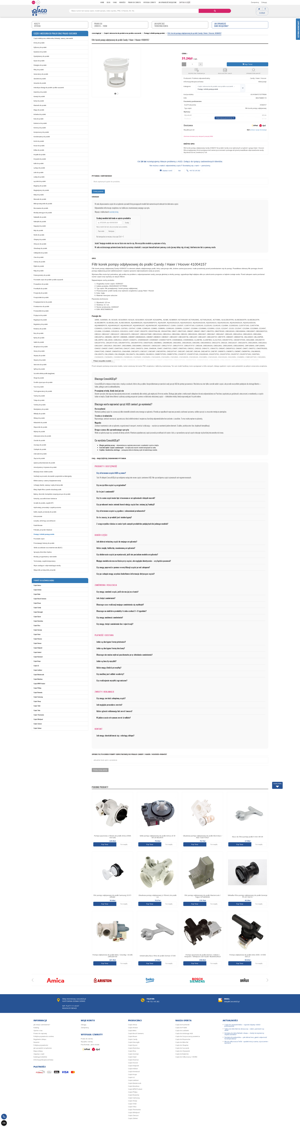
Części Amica (37, 585)
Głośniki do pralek (40, 79)
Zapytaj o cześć (167, 170)
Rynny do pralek (39, 338)
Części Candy (37, 607)
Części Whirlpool (38, 719)
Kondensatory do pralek (42, 137)
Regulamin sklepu (40, 1039)
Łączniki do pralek (40, 181)
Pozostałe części (39, 539)
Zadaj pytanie (98, 191)
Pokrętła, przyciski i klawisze (43, 530)
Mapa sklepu (38, 1051)
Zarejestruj (255, 2)
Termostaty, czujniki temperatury (44, 561)
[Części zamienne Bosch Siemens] (197, 980)
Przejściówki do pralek (41, 297)
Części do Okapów (181, 1045)
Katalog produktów (40, 1057)
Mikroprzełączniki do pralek (43, 204)
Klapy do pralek (39, 110)
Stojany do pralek (39, 356)
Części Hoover (37, 643)
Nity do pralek (38, 230)
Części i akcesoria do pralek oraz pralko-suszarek (215, 86)
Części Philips (37, 688)
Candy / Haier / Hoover (258, 78)
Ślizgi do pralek (39, 378)
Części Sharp (37, 701)
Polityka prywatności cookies (44, 1036)
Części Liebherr (38, 670)
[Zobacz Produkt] (112, 812)
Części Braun (37, 603)
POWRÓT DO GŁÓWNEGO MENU (44, 580)
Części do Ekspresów (182, 1039)
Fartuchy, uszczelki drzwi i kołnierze (45, 499)
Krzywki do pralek (39, 155)
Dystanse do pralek (40, 52)
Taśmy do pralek (39, 396)
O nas (115, 2)
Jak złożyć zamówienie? (42, 1025)
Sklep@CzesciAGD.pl (232, 1001)
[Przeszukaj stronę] (215, 11)
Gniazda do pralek (40, 83)
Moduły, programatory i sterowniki (45, 557)
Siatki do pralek (39, 342)
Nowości (122, 2)
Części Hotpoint (38, 648)
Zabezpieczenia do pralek (42, 436)
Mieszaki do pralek (40, 199)
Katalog (36, 1028)
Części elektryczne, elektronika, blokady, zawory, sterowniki (53, 38)
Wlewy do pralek (39, 418)
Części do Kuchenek (182, 1025)
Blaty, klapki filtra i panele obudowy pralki (47, 490)
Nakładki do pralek (40, 217)
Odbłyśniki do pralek (40, 253)
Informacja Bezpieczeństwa (43, 1060)
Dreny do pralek (39, 43)
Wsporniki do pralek (40, 427)
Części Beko (37, 594)
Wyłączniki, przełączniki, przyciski (44, 570)
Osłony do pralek (39, 262)
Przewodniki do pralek (41, 311)
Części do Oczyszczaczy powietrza (187, 1036)
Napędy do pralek (40, 226)
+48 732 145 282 (194, 170)
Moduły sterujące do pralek (43, 213)
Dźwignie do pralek (40, 65)
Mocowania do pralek (41, 208)
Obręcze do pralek (40, 244)
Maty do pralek (39, 195)
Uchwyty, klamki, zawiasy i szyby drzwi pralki (48, 485)
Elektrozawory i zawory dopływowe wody (47, 481)
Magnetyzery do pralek (41, 190)
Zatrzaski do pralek (40, 454)
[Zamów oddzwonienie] (4, 1116)
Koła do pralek (38, 119)
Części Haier (37, 634)
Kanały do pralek (39, 96)
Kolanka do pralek (40, 114)
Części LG (36, 666)
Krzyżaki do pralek (40, 159)
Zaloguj (264, 2)
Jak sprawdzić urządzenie (167, 2)
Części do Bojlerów (182, 1054)
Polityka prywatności (41, 1045)
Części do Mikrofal (181, 1042)
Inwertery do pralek (40, 92)
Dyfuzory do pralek (40, 47)
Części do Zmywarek (182, 1051)
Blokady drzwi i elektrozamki (43, 472)
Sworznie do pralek (40, 365)
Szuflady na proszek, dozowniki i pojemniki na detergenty (53, 476)
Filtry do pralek (39, 70)
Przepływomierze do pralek (43, 302)
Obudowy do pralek (40, 248)
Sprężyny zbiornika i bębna (43, 552)
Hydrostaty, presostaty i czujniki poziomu (47, 507)
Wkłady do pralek (39, 414)
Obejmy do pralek (40, 239)
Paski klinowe (38, 525)
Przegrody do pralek (40, 293)
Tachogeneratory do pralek (43, 391)
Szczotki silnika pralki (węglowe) (44, 373)
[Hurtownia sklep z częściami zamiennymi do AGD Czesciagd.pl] (39, 11)
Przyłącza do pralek (40, 315)
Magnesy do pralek (40, 186)
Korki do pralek (39, 141)
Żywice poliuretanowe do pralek (44, 463)
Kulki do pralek (38, 163)
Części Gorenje (38, 630)
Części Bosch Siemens (40, 599)
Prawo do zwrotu (134, 2)
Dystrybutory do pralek (41, 56)
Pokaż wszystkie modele (102, 361)
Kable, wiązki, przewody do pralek (45, 512)
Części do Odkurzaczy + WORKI (186, 1057)
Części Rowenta (38, 692)
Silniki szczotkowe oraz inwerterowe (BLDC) (48, 548)
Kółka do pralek (39, 150)
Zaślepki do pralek (40, 449)
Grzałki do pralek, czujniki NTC (44, 503)
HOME (102, 2)
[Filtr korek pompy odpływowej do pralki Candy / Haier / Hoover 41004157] (116, 72)
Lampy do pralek (39, 168)
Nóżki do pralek (39, 235)
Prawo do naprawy (40, 1033)
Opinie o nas (38, 1030)
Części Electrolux (38, 621)
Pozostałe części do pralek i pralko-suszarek (48, 280)
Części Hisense (38, 639)
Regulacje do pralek (40, 320)
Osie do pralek (38, 257)
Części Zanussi (38, 724)
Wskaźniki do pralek (40, 423)
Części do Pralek (181, 1028)
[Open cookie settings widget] (4, 1123)
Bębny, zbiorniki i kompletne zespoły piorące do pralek (52, 494)
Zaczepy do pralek (40, 445)
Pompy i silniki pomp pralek (44, 534)
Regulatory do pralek (41, 324)
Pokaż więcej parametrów (224, 118)
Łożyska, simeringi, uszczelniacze (44, 521)
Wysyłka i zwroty (149, 2)
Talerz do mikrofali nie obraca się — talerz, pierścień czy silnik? (244, 1029)
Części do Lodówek (182, 1030)
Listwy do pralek (39, 177)
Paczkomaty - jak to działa (90, 1044)
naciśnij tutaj (113, 211)
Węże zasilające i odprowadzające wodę (47, 566)
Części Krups (37, 661)
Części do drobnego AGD (184, 1033)
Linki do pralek (38, 172)
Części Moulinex (38, 679)
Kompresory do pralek (41, 132)
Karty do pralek (39, 101)
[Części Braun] (245, 980)
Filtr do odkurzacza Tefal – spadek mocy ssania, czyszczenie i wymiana (246, 1042)
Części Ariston (37, 590)
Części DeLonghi (38, 612)
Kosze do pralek (39, 146)
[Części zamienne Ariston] (103, 980)
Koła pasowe (38, 516)
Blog (108, 2)
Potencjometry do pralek (42, 275)
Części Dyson (37, 616)
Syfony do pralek (39, 369)
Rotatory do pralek (40, 329)
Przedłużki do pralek (40, 289)
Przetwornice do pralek (41, 306)
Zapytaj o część (184, 2)
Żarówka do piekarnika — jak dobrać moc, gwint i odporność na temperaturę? (245, 1038)
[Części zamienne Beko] (150, 980)
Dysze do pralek (39, 61)
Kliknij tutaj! (262, 82)
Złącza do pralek (39, 458)
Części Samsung (38, 697)
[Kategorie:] (243, 88)
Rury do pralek (38, 333)
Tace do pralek (39, 387)
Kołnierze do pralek (40, 123)
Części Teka (37, 710)
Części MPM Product (39, 683)
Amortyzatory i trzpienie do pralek (45, 467)
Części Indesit (37, 652)
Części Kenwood (38, 657)
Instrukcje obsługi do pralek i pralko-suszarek (49, 88)
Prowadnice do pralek (41, 284)
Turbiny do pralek (39, 405)
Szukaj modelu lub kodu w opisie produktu (113, 218)
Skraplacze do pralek (41, 347)
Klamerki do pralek (40, 105)
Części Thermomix (39, 715)
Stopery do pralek (40, 360)
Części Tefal (37, 706)
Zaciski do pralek (39, 440)
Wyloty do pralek (39, 432)
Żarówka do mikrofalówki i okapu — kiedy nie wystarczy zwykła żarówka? (244, 1033)
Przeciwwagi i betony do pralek (44, 543)
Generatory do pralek (41, 74)
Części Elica (37, 625)
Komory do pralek (40, 128)
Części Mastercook (39, 674)
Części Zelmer (37, 728)
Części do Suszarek (182, 1048)
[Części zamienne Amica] (55, 980)
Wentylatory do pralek (41, 409)
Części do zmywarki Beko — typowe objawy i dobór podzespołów (242, 1025)
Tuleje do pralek (39, 400)
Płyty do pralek (38, 271)
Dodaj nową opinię (100, 770)
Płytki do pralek (39, 266)
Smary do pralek (39, 351)
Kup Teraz (248, 64)
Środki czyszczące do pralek (43, 382)
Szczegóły (124, 844)
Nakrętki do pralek (40, 222)
